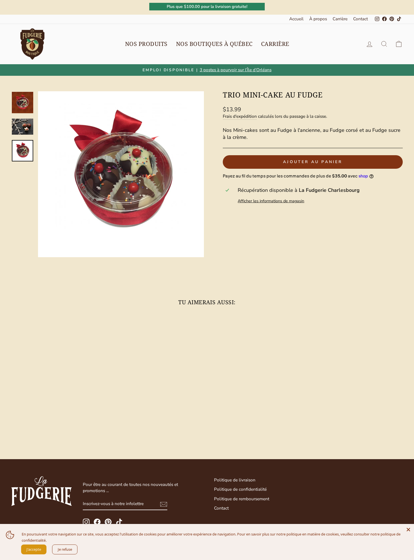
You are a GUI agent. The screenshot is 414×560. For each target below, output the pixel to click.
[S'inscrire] (163, 504)
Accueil (296, 19)
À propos (318, 19)
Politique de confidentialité (240, 489)
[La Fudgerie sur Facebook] (97, 522)
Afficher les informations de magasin (271, 201)
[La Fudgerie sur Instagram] (86, 522)
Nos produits (146, 44)
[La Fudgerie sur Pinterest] (108, 522)
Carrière (340, 19)
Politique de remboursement (241, 499)
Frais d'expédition (240, 116)
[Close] (408, 529)
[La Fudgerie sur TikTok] (119, 522)
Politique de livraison (234, 480)
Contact (360, 19)
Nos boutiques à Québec (214, 44)
